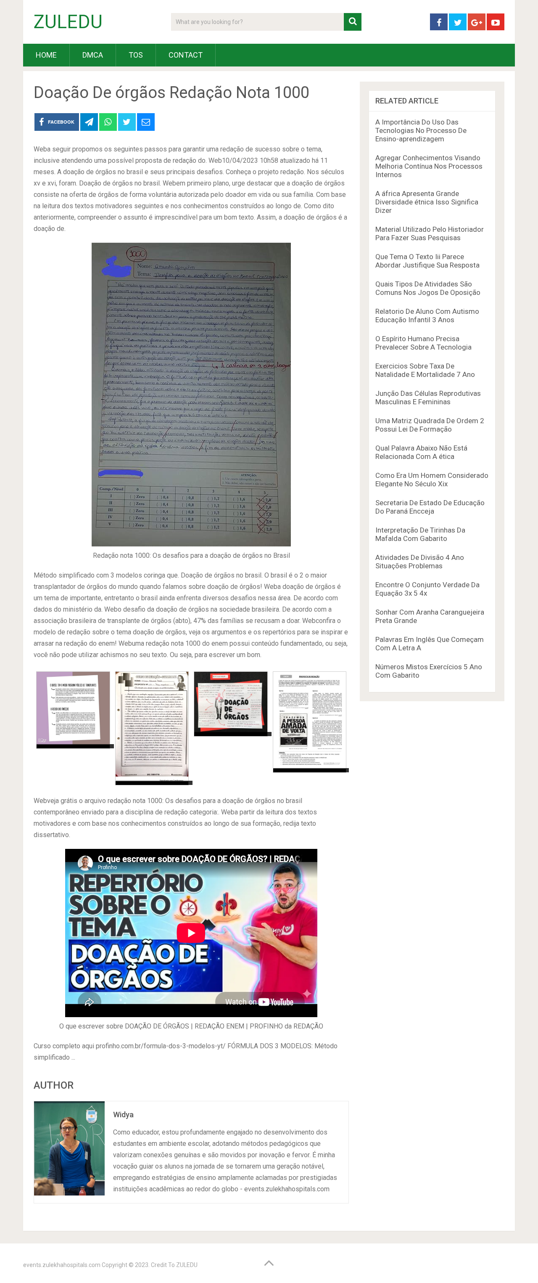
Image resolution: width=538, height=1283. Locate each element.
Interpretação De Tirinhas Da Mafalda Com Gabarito (420, 534)
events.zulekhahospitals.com (61, 1265)
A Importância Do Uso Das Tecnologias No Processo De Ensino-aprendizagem (421, 130)
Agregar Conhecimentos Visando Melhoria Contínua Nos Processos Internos (429, 166)
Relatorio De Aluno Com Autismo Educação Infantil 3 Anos (427, 315)
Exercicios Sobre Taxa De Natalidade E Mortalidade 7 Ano (425, 370)
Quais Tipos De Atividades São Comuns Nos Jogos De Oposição (427, 288)
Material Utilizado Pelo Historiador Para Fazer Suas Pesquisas (429, 233)
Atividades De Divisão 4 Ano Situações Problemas (419, 561)
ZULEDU (68, 22)
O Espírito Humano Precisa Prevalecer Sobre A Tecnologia (423, 342)
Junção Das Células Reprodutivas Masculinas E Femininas (428, 397)
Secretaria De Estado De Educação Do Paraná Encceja (430, 506)
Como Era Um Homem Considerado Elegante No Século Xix (431, 479)
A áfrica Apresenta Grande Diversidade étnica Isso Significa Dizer (426, 202)
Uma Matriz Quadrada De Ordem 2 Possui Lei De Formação (429, 424)
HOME (46, 54)
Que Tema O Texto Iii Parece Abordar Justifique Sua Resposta (427, 260)
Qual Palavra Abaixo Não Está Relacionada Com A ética (421, 452)
